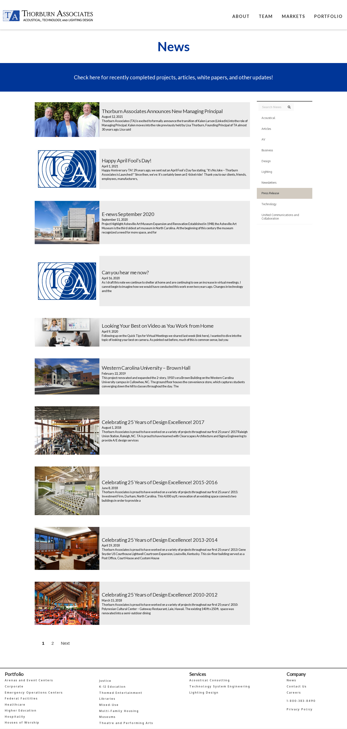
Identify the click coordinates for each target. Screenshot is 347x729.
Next (65, 643)
